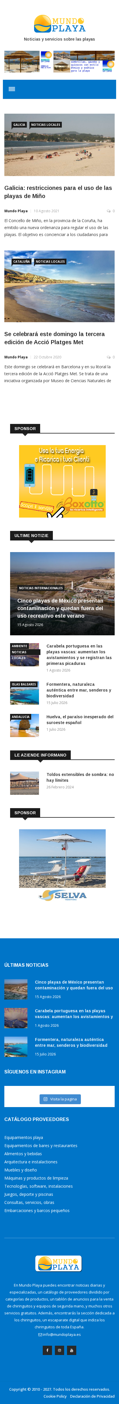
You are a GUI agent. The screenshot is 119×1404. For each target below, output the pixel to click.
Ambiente (19, 646)
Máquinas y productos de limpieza (36, 1178)
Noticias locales (45, 125)
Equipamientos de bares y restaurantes (40, 1145)
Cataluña (21, 262)
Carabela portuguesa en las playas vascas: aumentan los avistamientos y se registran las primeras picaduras (74, 1016)
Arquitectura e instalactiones (30, 1161)
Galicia (19, 125)
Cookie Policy (55, 1396)
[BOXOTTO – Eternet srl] (62, 516)
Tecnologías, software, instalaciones (38, 1186)
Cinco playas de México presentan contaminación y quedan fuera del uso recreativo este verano (60, 608)
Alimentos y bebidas (23, 1153)
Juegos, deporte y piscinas (28, 1194)
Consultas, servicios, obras (29, 1202)
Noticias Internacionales (41, 588)
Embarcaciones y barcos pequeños (37, 1210)
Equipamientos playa (23, 1137)
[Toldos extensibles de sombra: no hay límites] (26, 784)
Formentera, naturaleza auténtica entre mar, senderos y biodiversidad (79, 690)
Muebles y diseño (20, 1170)
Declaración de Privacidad (92, 1396)
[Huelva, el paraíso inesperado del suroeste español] (26, 726)
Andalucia (20, 717)
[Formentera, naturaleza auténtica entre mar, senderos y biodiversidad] (26, 694)
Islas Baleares (24, 684)
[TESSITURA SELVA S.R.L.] (62, 900)
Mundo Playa (16, 210)
